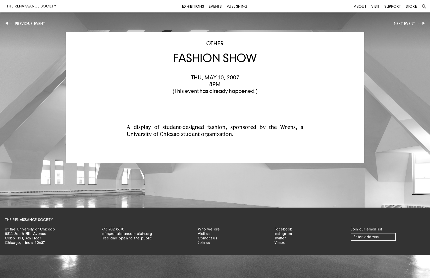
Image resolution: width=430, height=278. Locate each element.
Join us (204, 242)
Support (392, 6)
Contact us (207, 238)
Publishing (237, 6)
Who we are (209, 229)
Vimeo (280, 242)
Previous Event (30, 23)
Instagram (283, 233)
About (360, 6)
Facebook (283, 229)
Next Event (404, 23)
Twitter (280, 238)
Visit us (204, 233)
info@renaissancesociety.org (127, 233)
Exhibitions (193, 6)
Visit (375, 6)
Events (215, 6)
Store (411, 6)
